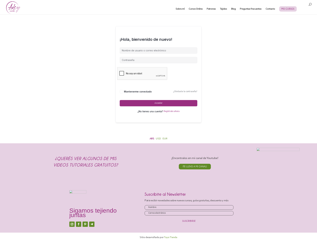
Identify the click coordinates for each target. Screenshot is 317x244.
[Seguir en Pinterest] (85, 224)
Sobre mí (180, 9)
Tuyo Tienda (170, 237)
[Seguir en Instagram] (72, 224)
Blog (233, 9)
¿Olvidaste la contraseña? (185, 91)
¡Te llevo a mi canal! (195, 166)
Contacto (270, 9)
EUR (165, 138)
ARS (152, 138)
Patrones (211, 9)
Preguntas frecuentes (251, 9)
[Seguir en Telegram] (91, 224)
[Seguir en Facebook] (78, 224)
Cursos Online (196, 9)
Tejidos (223, 9)
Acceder (158, 103)
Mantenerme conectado (138, 91)
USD (158, 138)
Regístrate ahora (171, 111)
